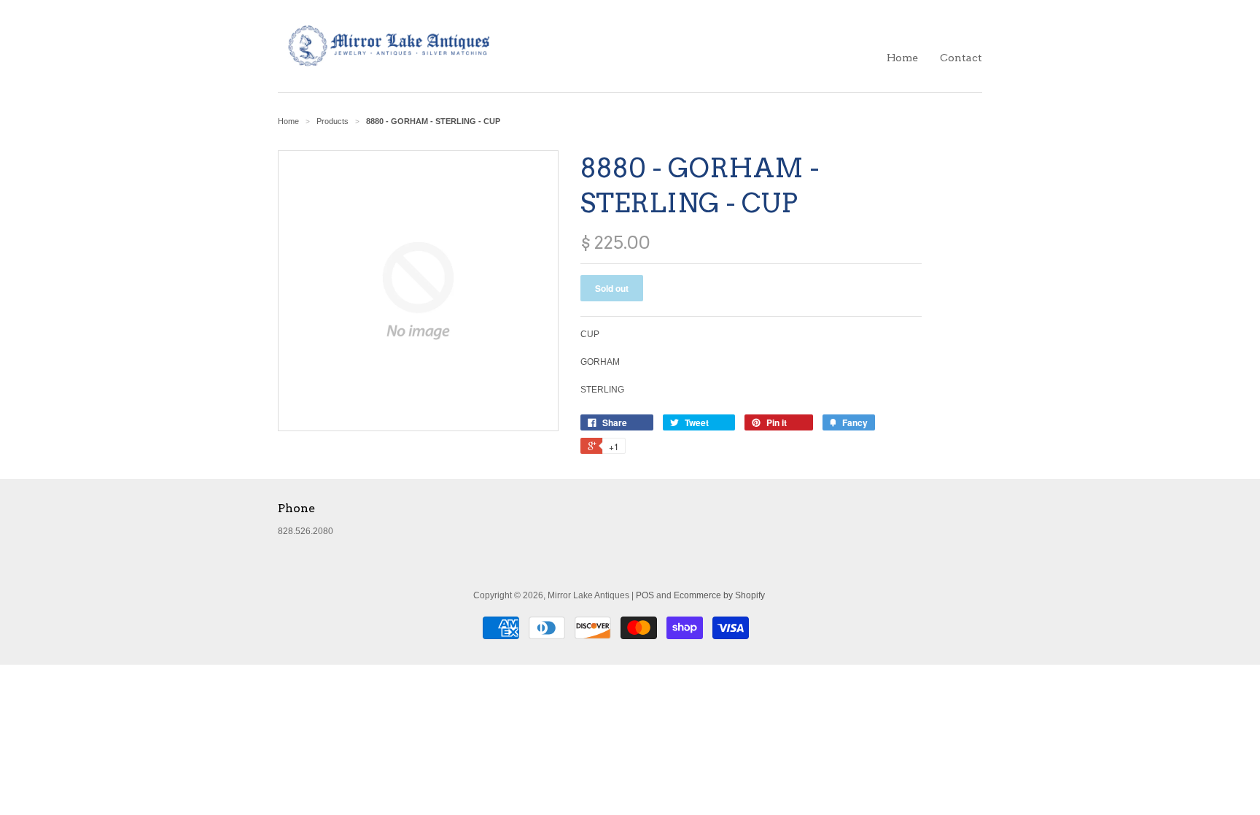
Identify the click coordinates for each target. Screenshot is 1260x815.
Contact (961, 57)
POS (645, 595)
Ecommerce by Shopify (719, 595)
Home (902, 57)
